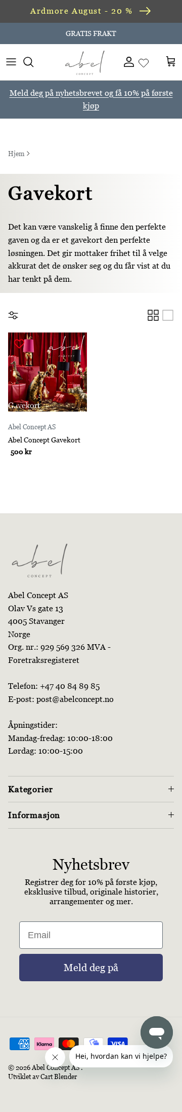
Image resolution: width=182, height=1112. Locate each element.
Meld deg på (91, 967)
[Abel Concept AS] (85, 62)
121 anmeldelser (133, 37)
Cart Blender (58, 1077)
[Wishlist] (144, 61)
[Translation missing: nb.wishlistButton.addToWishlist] (20, 344)
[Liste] (168, 315)
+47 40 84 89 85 (70, 686)
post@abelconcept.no (75, 699)
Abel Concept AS (55, 1067)
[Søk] (33, 62)
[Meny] (11, 62)
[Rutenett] (153, 315)
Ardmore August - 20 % (81, 11)
